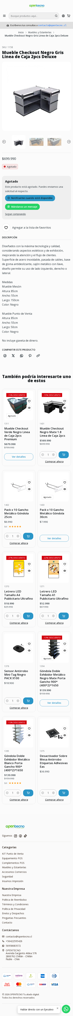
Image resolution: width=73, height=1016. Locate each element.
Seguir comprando (15, 214)
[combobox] (34, 15)
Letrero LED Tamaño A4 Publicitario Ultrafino (18, 594)
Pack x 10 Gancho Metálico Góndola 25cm (16, 513)
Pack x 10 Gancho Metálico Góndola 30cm (52, 513)
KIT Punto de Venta (12, 853)
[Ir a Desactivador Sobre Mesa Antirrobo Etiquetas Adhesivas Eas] (54, 733)
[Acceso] (63, 15)
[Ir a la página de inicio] (36, 6)
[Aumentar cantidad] (53, 454)
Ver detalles (19, 456)
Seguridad (7, 876)
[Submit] (56, 15)
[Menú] (4, 15)
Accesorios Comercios (14, 872)
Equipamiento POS (12, 858)
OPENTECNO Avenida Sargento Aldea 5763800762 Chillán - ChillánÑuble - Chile (21, 955)
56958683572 (13, 945)
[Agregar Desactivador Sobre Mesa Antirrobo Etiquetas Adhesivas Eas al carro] (64, 792)
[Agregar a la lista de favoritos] (29, 401)
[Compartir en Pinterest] (30, 356)
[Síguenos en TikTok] (25, 836)
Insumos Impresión (12, 881)
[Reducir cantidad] (43, 454)
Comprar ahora (54, 461)
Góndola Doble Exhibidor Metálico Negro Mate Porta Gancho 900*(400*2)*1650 (52, 678)
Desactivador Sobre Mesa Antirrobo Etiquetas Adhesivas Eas (54, 761)
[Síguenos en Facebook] (20, 836)
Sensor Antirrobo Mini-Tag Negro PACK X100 (16, 674)
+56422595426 (14, 941)
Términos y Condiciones (15, 904)
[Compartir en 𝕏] (13, 356)
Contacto (7, 922)
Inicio (21, 32)
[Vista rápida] (29, 408)
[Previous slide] (4, 142)
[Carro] (68, 15)
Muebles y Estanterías (39, 32)
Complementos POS (13, 862)
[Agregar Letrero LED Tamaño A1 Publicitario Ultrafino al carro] (64, 616)
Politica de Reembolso (14, 899)
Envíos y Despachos (13, 913)
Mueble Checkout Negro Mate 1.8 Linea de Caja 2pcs (52, 432)
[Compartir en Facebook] (5, 356)
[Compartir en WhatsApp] (21, 356)
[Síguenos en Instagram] (15, 836)
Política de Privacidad (13, 908)
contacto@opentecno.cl (52, 25)
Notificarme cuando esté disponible (31, 198)
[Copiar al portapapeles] (38, 356)
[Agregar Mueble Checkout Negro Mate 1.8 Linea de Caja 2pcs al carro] (64, 454)
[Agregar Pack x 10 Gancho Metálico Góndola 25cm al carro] (28, 536)
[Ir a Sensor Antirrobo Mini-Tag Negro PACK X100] (18, 648)
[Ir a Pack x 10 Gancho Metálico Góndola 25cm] (18, 486)
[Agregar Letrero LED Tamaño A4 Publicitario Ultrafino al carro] (28, 616)
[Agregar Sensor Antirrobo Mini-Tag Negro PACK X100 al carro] (28, 700)
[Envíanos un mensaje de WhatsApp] (66, 1009)
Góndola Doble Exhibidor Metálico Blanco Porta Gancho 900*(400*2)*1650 (17, 763)
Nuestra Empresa (11, 895)
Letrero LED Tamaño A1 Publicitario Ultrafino (54, 594)
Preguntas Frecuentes (14, 918)
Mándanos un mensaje (24, 206)
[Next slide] (68, 142)
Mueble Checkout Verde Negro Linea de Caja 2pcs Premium (17, 433)
